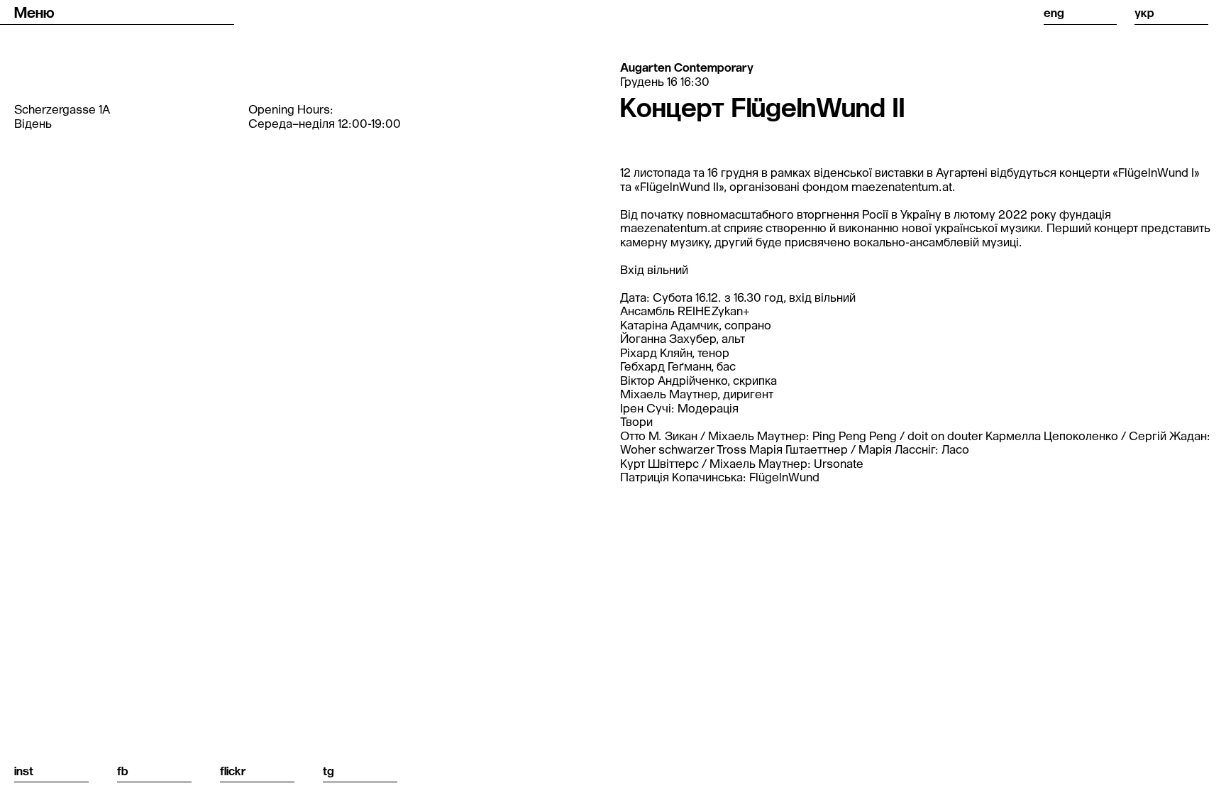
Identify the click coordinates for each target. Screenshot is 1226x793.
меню (34, 12)
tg (328, 770)
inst (23, 770)
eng (1054, 12)
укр (1144, 12)
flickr (233, 770)
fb (122, 770)
